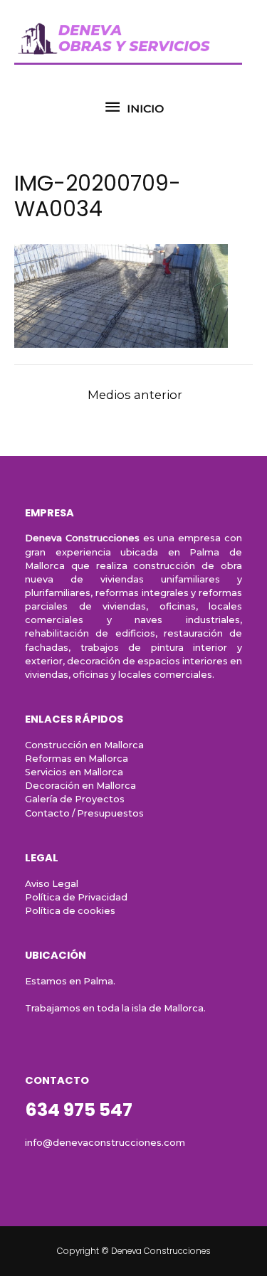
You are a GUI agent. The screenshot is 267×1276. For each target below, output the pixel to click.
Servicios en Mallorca (74, 772)
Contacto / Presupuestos (84, 813)
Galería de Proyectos (75, 799)
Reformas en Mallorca (76, 758)
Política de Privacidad (76, 897)
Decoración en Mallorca (80, 785)
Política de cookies (70, 910)
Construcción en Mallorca (84, 745)
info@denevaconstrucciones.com (105, 1142)
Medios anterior (135, 395)
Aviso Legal (51, 883)
